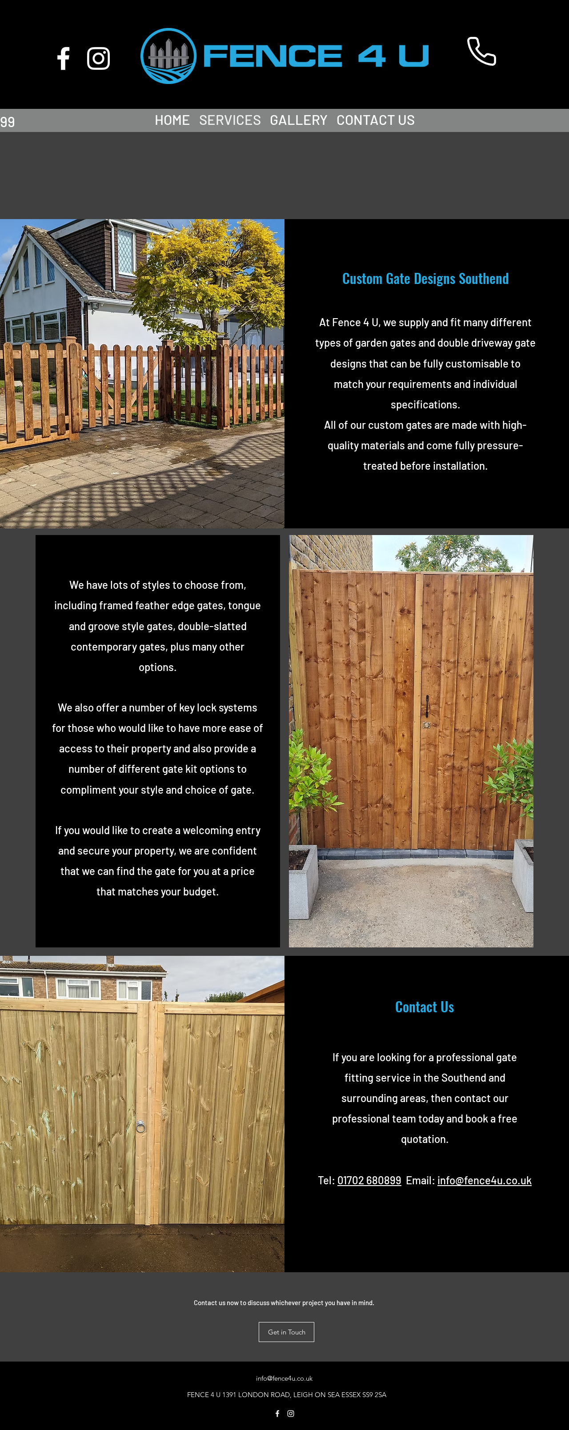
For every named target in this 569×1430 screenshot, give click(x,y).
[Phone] (481, 51)
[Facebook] (63, 58)
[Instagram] (98, 58)
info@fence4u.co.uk (484, 1180)
